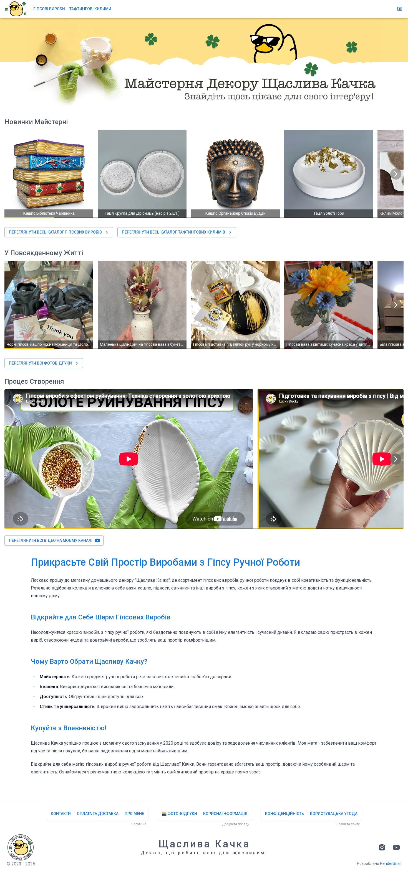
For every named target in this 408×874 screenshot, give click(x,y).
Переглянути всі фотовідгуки (40, 363)
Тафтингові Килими (90, 9)
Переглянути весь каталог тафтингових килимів (173, 232)
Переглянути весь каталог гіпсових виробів (55, 232)
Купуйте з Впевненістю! (68, 728)
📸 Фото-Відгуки (179, 813)
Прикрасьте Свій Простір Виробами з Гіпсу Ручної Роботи (165, 562)
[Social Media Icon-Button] (382, 847)
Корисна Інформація (225, 813)
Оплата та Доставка (98, 813)
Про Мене (134, 813)
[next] (395, 174)
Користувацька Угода (333, 813)
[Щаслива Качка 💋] (15, 8)
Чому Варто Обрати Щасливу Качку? (89, 661)
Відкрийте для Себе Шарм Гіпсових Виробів (100, 617)
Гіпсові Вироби (49, 9)
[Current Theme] (400, 9)
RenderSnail (390, 863)
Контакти (61, 813)
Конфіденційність (284, 813)
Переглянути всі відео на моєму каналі (50, 540)
